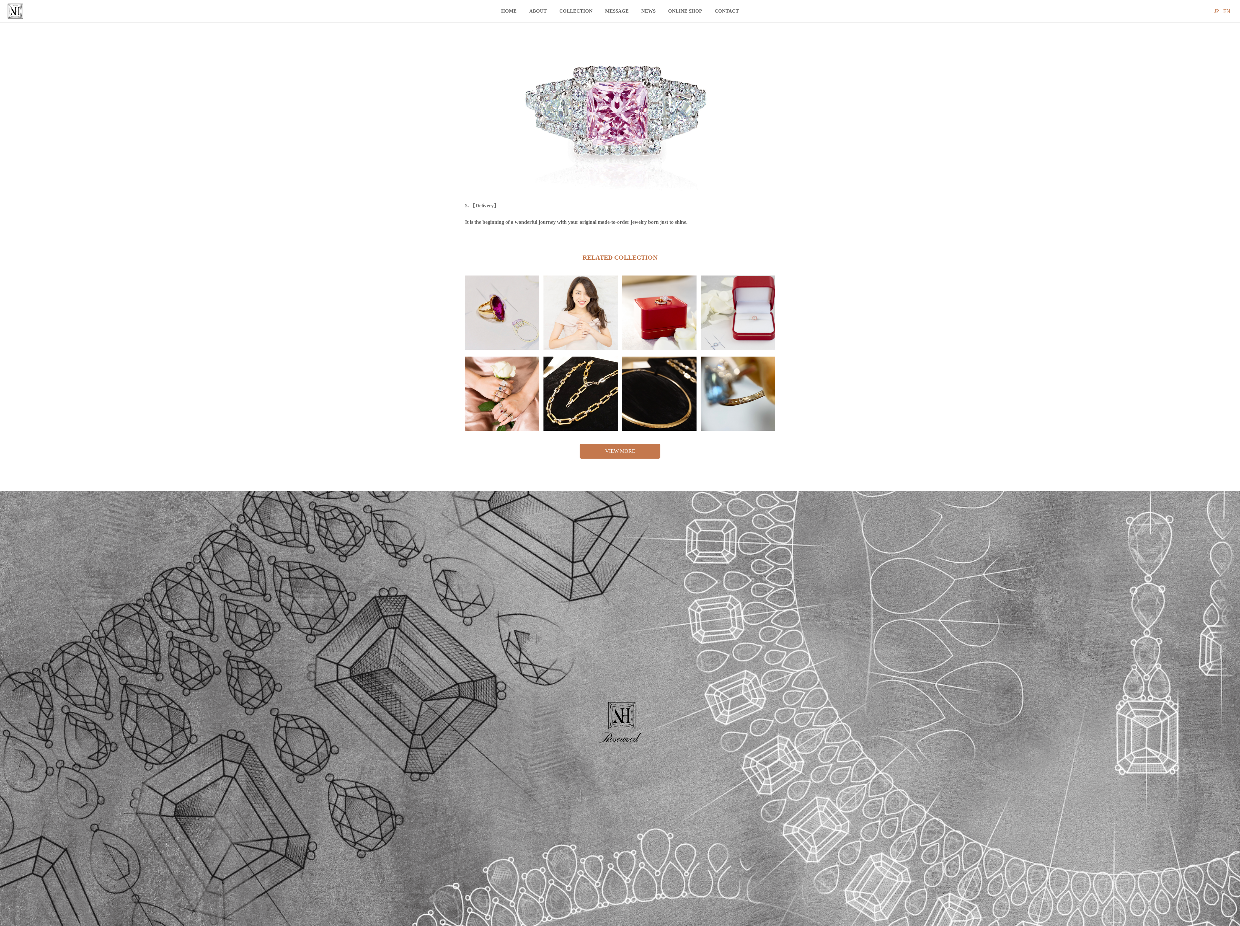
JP (1216, 11)
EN (1226, 11)
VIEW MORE (620, 451)
